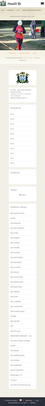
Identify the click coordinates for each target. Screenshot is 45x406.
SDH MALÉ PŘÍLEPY (17, 228)
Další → (35, 53)
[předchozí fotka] (3, 35)
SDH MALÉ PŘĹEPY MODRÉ (20, 341)
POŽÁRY (13, 316)
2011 (12, 158)
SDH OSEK (14, 297)
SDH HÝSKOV (15, 243)
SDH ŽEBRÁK (15, 238)
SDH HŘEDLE (15, 292)
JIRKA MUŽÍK (14, 321)
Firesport (13, 380)
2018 (12, 124)
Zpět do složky (24, 53)
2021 (12, 114)
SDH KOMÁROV (16, 365)
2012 (18, 10)
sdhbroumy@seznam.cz (18, 98)
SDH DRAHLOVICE (16, 282)
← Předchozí (11, 53)
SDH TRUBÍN (14, 248)
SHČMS (13, 218)
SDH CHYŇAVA (15, 302)
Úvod (2, 10)
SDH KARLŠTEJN (16, 287)
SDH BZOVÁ (14, 272)
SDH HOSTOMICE (16, 257)
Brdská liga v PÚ (16, 375)
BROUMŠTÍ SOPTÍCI (17, 213)
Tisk (37, 400)
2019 (12, 119)
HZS (11, 326)
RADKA (12, 346)
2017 (12, 129)
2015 (12, 139)
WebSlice (28, 400)
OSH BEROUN (15, 223)
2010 (12, 163)
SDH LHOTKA (15, 253)
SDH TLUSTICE (15, 267)
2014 (12, 144)
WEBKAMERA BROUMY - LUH (21, 336)
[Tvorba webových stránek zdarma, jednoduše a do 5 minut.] (20, 400)
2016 (12, 134)
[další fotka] (41, 35)
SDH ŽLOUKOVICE (16, 370)
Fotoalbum (10, 10)
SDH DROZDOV (16, 262)
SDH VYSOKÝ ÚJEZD (17, 311)
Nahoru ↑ (33, 403)
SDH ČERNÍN (14, 360)
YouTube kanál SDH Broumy (20, 385)
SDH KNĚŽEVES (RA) (17, 355)
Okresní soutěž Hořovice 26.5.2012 (31, 10)
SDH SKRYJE (14, 350)
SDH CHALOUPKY (16, 277)
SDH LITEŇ (14, 233)
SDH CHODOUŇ (16, 306)
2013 (12, 148)
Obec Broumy (15, 331)
